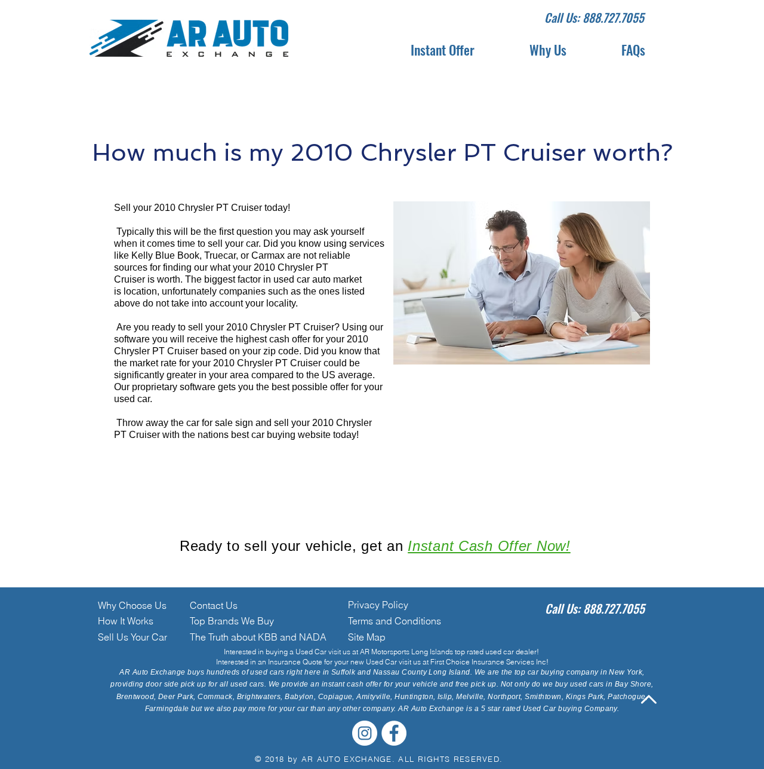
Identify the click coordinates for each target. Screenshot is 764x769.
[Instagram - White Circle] (364, 733)
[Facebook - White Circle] (393, 733)
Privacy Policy (378, 605)
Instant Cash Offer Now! (489, 546)
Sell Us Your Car (132, 637)
